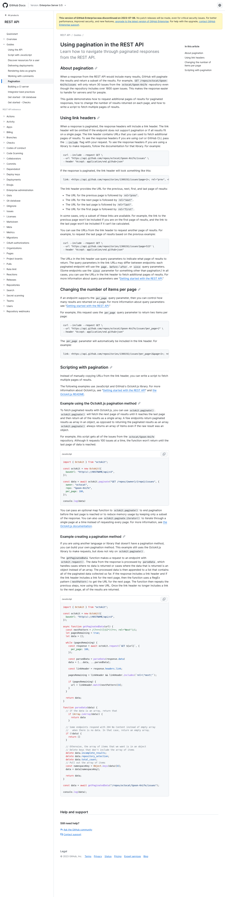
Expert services (132, 856)
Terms (88, 856)
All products (13, 15)
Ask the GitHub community (78, 829)
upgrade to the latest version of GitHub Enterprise (142, 21)
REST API (12, 22)
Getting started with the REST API (141, 278)
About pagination (76, 68)
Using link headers (78, 117)
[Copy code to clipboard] (164, 454)
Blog (145, 856)
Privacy (98, 856)
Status (108, 856)
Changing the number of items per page (98, 289)
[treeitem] (28, 33)
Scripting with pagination (84, 367)
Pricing (118, 856)
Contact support (72, 834)
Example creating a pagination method (90, 537)
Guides (77, 35)
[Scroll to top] (217, 889)
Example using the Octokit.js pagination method (98, 403)
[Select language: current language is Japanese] (219, 5)
